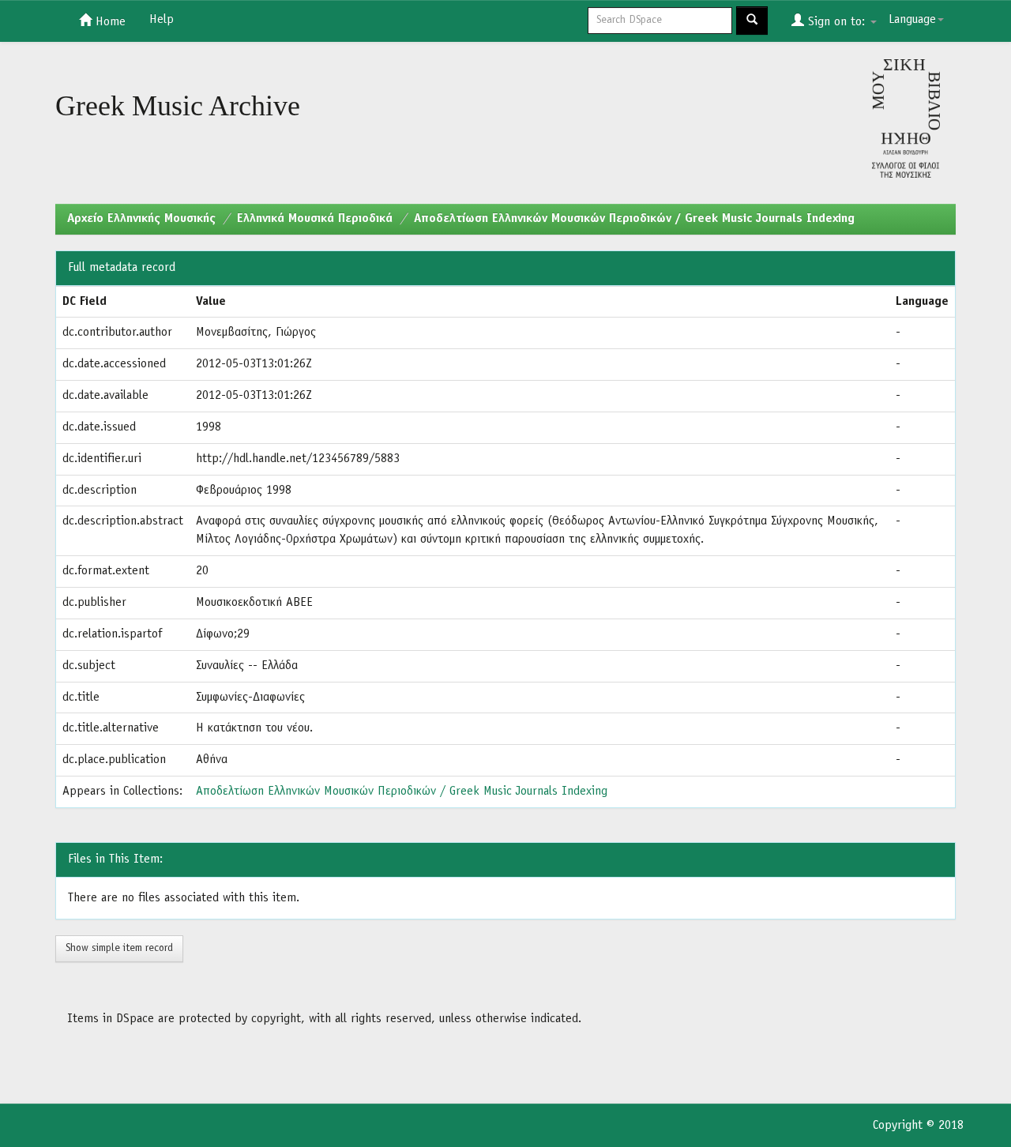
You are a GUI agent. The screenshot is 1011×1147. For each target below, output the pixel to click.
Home (109, 22)
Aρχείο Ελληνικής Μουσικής (141, 218)
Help (161, 19)
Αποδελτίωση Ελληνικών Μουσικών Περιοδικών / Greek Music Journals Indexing (634, 218)
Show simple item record (119, 948)
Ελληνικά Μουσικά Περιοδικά (315, 218)
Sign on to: (836, 22)
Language (912, 19)
